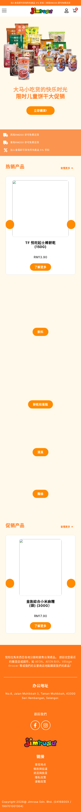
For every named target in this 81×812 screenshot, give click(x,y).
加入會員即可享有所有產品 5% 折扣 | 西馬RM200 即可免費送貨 (40, 3)
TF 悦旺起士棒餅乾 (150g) (40, 245)
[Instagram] (45, 725)
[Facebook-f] (35, 725)
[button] (2, 66)
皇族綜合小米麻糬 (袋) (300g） (40, 604)
